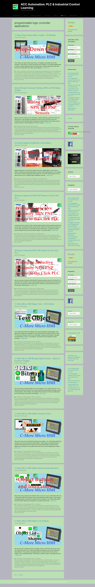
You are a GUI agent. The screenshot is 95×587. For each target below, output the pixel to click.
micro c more (53, 76)
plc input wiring (45, 129)
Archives (70, 311)
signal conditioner (41, 183)
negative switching (37, 127)
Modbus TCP (47, 71)
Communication (38, 71)
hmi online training (48, 345)
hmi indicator (52, 507)
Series (25, 15)
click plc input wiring (27, 127)
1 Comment (18, 242)
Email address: (72, 54)
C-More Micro (23, 71)
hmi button (46, 507)
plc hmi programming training (28, 78)
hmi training (24, 76)
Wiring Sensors (30, 133)
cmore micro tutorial (52, 75)
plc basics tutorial (44, 180)
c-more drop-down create (28, 74)
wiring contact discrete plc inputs (49, 184)
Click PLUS (31, 71)
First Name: (71, 45)
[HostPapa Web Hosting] (72, 341)
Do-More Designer (27, 341)
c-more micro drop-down (51, 74)
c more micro (56, 72)
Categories (70, 322)
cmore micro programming (42, 75)
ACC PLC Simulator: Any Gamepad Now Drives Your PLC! (74, 104)
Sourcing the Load (45, 131)
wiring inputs (23, 133)
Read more (46, 67)
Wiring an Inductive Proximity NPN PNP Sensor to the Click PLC (31, 294)
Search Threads (73, 15)
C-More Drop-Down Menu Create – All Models (35, 35)
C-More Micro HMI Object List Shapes (32, 521)
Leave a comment (20, 79)
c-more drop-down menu (40, 74)
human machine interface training (42, 76)
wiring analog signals (37, 184)
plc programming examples (37, 181)
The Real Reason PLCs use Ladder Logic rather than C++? (74, 94)
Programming (16, 15)
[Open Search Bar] (81, 15)
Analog (17, 178)
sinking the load (37, 131)
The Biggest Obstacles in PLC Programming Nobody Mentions (74, 99)
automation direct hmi (39, 72)
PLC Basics (31, 126)
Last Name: (71, 49)
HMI (43, 71)
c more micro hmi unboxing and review (35, 344)
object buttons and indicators (23, 509)
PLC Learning (56, 71)
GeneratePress (63, 581)
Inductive (23, 126)
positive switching (53, 130)
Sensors (36, 126)
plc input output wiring (23, 129)
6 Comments (19, 295)
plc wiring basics (40, 130)
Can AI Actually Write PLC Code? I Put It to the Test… (73, 75)
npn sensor (43, 127)
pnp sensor (23, 237)
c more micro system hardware (51, 344)
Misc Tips (47, 15)
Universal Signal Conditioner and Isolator (33, 143)
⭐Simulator (64, 15)
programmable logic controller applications (44, 78)
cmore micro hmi (32, 75)
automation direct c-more (28, 72)
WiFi (60, 71)
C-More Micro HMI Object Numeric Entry (33, 413)
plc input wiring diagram (54, 129)
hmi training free (31, 76)
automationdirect (48, 72)
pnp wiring (47, 130)
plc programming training (30, 130)
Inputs (27, 126)
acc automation (19, 72)
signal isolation (57, 183)
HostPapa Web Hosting (74, 333)
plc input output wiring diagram (35, 129)
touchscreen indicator (31, 511)
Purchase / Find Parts (36, 15)
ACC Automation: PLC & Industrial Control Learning (50, 6)
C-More (17, 71)
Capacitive (18, 126)
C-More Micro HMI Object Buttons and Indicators (37, 468)
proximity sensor (18, 239)
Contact (55, 15)
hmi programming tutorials (24, 508)
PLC (51, 71)
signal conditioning (49, 183)
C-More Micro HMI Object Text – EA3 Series (34, 304)
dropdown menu (18, 76)
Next (21, 575)
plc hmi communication (52, 347)
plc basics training (50, 127)
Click (28, 71)
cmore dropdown (24, 75)
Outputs (27, 178)
